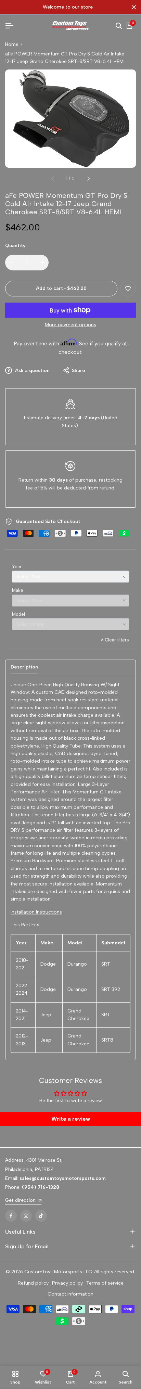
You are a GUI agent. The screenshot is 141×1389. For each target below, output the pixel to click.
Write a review (70, 1119)
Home (11, 44)
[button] (128, 288)
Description (24, 667)
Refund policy (33, 1283)
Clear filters (115, 639)
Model (18, 614)
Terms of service (105, 1283)
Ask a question (32, 370)
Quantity (15, 246)
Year (17, 566)
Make (17, 590)
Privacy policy (67, 1283)
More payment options (70, 325)
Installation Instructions (36, 912)
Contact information (70, 1294)
